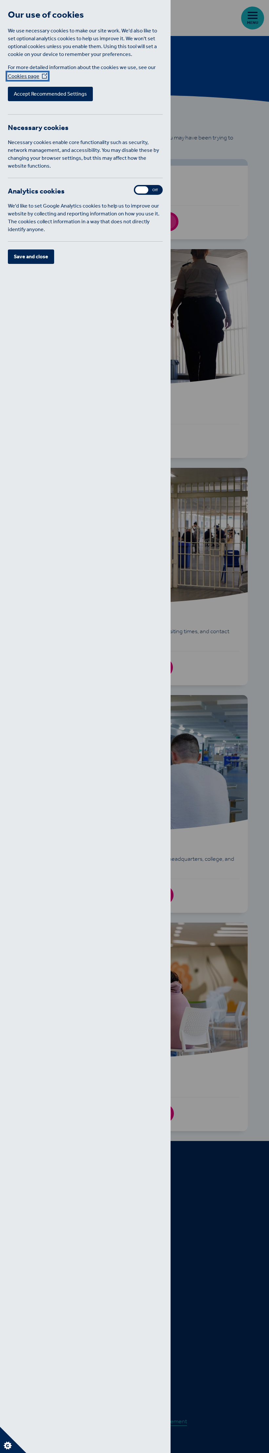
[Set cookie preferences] (13, 1440)
